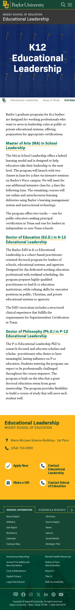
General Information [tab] (19, 509)
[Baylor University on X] (38, 596)
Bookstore (11, 532)
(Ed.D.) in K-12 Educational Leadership (36, 239)
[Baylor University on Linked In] (45, 596)
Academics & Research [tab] (52, 509)
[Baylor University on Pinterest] (53, 596)
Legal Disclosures (15, 581)
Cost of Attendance (16, 570)
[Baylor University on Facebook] (22, 596)
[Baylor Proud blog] (15, 596)
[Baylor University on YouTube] (60, 596)
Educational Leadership (26, 19)
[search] (61, 5)
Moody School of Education (22, 14)
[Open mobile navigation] (70, 5)
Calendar (11, 538)
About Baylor (13, 516)
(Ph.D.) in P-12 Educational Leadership (37, 333)
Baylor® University (34, 601)
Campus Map (13, 543)
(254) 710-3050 (22, 448)
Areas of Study (51, 100)
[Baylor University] (23, 4)
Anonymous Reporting (17, 556)
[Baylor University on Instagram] (30, 596)
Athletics (10, 521)
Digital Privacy (13, 576)
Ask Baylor (11, 527)
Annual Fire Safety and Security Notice (17, 563)
